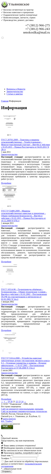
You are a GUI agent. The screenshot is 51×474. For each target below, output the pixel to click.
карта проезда (9, 419)
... (6, 401)
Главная (4, 101)
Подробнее (6, 183)
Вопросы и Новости (16, 89)
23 (19, 401)
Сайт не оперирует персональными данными (22, 409)
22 (17, 401)
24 (22, 401)
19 (9, 401)
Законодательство (15, 91)
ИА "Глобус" (7, 421)
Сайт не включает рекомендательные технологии (24, 411)
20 (11, 401)
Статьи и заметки (15, 94)
